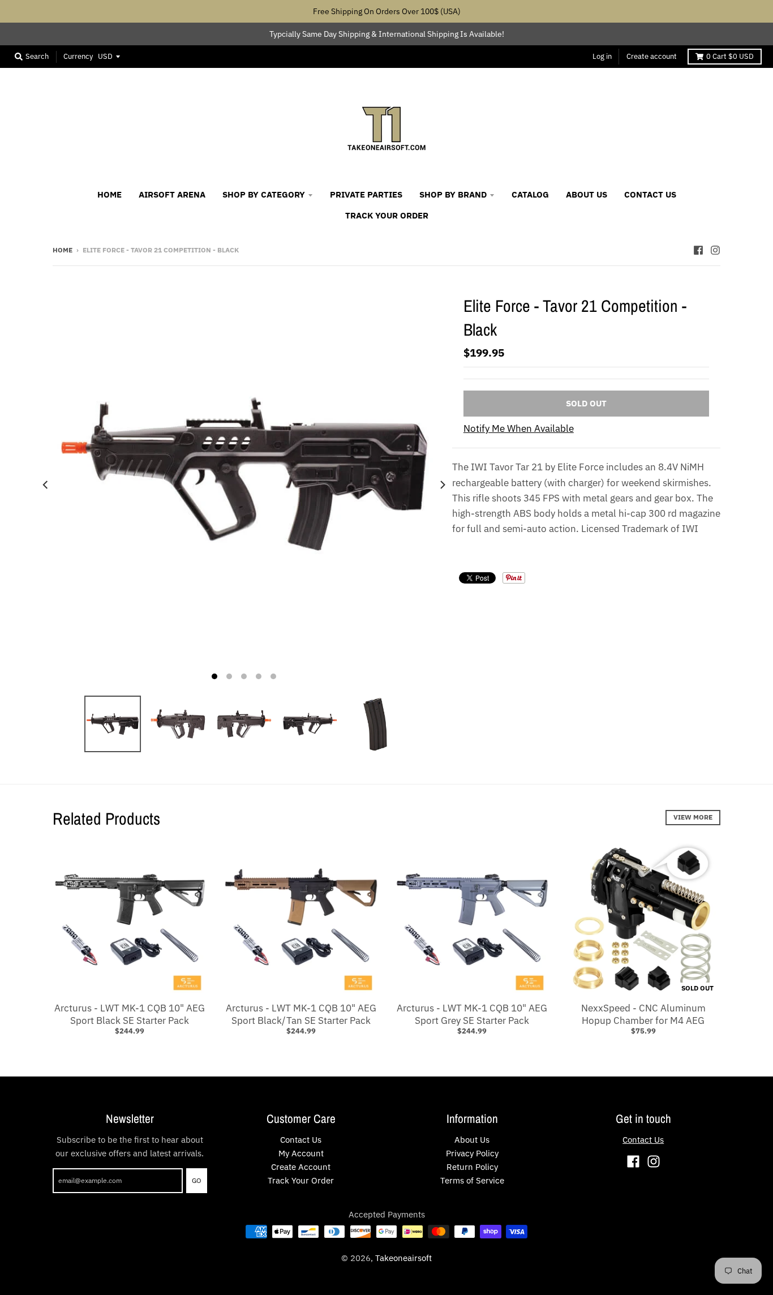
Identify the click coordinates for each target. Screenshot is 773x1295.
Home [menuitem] (109, 194)
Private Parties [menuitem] (366, 194)
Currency (78, 56)
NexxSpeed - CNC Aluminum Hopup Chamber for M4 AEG (643, 1014)
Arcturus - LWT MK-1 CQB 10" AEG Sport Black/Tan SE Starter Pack (301, 1014)
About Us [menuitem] (586, 194)
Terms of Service (472, 1180)
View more (692, 817)
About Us (471, 1139)
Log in (602, 56)
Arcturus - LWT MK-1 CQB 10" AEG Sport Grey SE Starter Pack (472, 1014)
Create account (651, 56)
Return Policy (472, 1166)
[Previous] (46, 485)
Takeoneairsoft (403, 1258)
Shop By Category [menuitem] (263, 194)
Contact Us (300, 1139)
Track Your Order (301, 1180)
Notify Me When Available (518, 428)
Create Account (300, 1166)
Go (196, 1180)
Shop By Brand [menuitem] (453, 194)
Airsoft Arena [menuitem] (172, 194)
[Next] (442, 485)
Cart (730, 56)
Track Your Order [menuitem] (386, 215)
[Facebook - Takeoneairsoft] (698, 250)
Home (62, 250)
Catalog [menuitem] (530, 194)
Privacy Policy (472, 1153)
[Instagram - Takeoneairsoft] (715, 250)
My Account (301, 1153)
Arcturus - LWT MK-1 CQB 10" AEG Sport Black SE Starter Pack (129, 1014)
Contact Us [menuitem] (650, 194)
